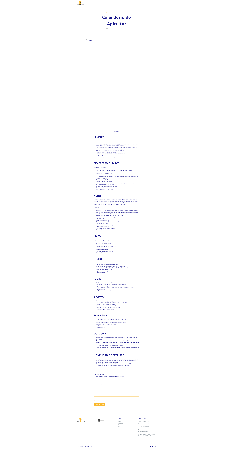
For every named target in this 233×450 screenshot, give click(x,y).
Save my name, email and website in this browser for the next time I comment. (110, 398)
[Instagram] (152, 446)
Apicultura (124, 28)
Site (126, 379)
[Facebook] (150, 446)
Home (101, 3)
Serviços (116, 3)
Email (110, 379)
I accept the (100, 400)
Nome (95, 379)
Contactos (130, 3)
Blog (123, 3)
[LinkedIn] (155, 446)
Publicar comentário (99, 404)
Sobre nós (108, 3)
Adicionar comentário (99, 384)
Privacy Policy (102, 400)
